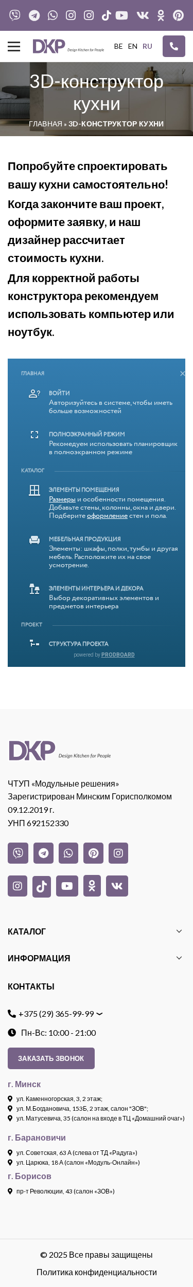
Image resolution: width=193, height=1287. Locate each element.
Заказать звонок (51, 1058)
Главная (45, 123)
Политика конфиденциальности (97, 1272)
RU (147, 46)
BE (118, 46)
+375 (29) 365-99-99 (56, 1013)
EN (132, 46)
